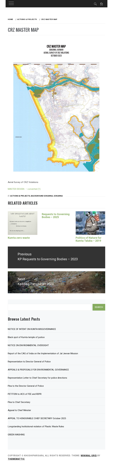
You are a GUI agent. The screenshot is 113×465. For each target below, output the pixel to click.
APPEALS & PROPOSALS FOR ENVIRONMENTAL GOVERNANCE (38, 369)
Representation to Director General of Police (29, 361)
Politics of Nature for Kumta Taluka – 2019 (88, 239)
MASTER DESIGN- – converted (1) (24, 189)
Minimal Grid (89, 455)
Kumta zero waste (19, 237)
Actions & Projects (20, 196)
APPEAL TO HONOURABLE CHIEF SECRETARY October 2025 (37, 418)
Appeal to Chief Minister (19, 410)
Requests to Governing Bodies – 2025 (56, 216)
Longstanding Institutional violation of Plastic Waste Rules (36, 426)
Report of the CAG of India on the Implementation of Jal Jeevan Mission (43, 353)
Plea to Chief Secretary (19, 402)
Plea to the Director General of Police (26, 386)
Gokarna (58, 196)
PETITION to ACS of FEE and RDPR (24, 394)
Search (99, 307)
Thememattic (16, 459)
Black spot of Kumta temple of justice (26, 337)
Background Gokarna (42, 196)
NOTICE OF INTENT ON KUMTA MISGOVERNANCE (32, 329)
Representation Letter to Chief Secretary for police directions (37, 377)
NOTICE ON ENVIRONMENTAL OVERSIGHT (28, 345)
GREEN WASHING (16, 434)
